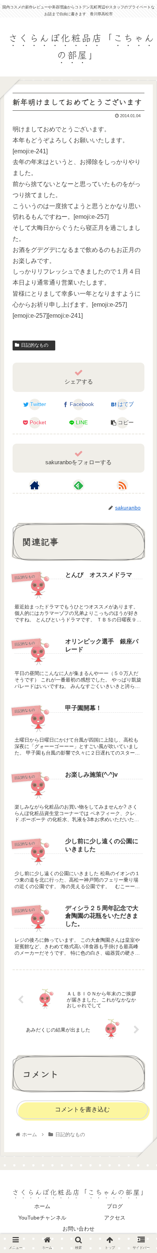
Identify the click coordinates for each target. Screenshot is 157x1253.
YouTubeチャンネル (42, 1218)
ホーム (42, 1206)
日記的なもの (37, 345)
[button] (141, 871)
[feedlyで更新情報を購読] (78, 485)
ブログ (115, 1206)
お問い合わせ (78, 1229)
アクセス (114, 1218)
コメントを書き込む (82, 1109)
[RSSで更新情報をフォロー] (122, 485)
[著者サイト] (35, 485)
